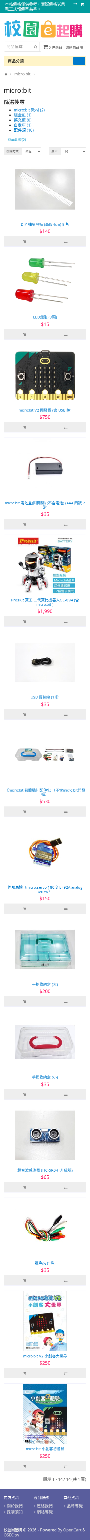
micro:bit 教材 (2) (29, 110)
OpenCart (72, 1530)
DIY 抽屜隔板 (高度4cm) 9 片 (45, 224)
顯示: (55, 151)
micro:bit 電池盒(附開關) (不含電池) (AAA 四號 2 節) (45, 505)
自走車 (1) (23, 125)
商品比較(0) (17, 139)
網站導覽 (45, 1512)
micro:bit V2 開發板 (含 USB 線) (45, 410)
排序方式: (12, 151)
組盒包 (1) (23, 115)
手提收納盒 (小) (45, 1077)
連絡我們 (45, 1506)
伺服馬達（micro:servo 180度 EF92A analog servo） (45, 889)
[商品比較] (75, 4)
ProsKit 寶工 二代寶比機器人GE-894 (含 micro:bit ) (45, 602)
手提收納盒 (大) (45, 984)
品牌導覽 (75, 1506)
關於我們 (15, 1506)
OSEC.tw (11, 1535)
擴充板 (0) (23, 120)
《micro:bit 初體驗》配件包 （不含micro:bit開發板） (45, 792)
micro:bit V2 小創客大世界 (45, 1355)
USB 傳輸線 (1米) (45, 697)
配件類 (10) (24, 130)
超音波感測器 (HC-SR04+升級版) (45, 1170)
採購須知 (15, 1512)
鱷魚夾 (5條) (45, 1262)
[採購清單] (82, 4)
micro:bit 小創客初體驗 (45, 1448)
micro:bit (23, 74)
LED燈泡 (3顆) (45, 316)
